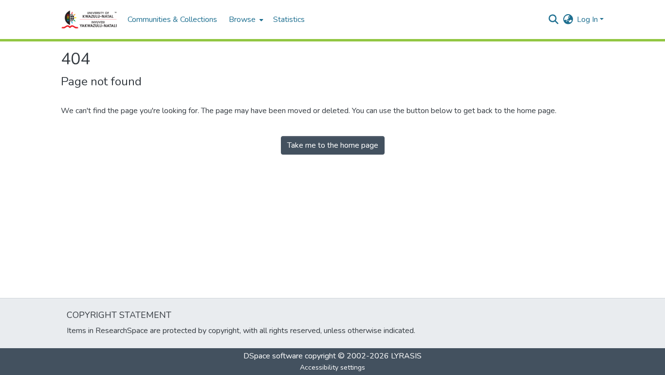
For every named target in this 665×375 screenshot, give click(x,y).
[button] (89, 19)
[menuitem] (245, 19)
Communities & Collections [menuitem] (172, 19)
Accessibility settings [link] (332, 367)
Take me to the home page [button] (332, 145)
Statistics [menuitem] (289, 19)
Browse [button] (242, 19)
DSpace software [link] (273, 356)
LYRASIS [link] (406, 356)
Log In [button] (588, 19)
